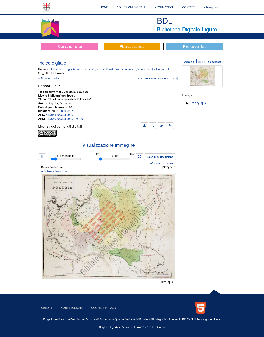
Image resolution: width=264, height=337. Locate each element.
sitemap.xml (211, 7)
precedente (150, 78)
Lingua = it (163, 69)
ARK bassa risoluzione (54, 171)
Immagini (187, 95)
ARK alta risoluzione (161, 163)
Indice (201, 61)
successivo (165, 78)
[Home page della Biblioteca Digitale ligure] (49, 19)
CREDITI (46, 308)
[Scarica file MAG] (153, 125)
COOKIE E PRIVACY (103, 308)
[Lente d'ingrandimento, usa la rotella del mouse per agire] (42, 156)
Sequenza (214, 61)
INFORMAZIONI (164, 7)
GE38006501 (65, 111)
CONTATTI (189, 7)
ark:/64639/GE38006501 (61, 115)
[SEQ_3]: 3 (199, 103)
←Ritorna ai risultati (49, 78)
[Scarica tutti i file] (144, 125)
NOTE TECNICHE (72, 308)
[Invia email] (161, 125)
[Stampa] (170, 125)
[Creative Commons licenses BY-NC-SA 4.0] (47, 133)
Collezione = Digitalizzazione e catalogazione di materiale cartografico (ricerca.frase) (102, 69)
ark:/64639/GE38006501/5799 (64, 119)
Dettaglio (189, 61)
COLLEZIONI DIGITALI (131, 7)
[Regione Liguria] (46, 5)
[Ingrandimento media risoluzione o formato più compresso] (139, 156)
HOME (104, 7)
